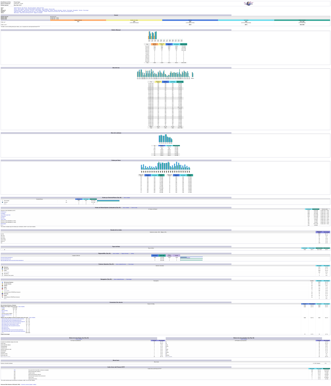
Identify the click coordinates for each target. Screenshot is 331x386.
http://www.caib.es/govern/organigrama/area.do (11, 320)
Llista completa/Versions (121, 264)
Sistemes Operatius (58, 10)
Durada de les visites (18, 10)
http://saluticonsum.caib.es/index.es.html (10, 324)
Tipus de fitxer (26, 10)
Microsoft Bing (5, 310)
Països (15, 9)
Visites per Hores (40, 7)
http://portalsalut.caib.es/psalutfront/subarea (11, 325)
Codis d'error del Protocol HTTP (26, 12)
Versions (64, 10)
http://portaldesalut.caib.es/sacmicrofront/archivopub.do (13, 321)
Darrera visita (51, 9)
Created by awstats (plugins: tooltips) (28, 384)
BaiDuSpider (3, 223)
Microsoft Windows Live (7, 314)
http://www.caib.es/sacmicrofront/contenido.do (11, 322)
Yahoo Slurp (3, 219)
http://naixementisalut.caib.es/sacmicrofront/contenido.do (13, 331)
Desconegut (69, 10)
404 (14, 370)
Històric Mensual (17, 7)
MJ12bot (2, 217)
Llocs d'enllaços (39, 11)
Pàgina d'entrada (45, 10)
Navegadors (75, 10)
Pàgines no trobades (38, 12)
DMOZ (3, 316)
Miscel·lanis (16, 12)
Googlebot (3, 213)
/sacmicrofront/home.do (6, 258)
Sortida (51, 10)
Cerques (45, 11)
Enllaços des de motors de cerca (29, 11)
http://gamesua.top (5, 328)
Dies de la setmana (32, 7)
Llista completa (21, 9)
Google (3, 307)
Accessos (32, 10)
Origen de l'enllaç (17, 11)
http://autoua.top (5, 327)
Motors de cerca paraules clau (67, 11)
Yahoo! (3, 312)
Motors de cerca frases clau (54, 11)
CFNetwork (3, 216)
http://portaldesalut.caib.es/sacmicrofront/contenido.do (12, 260)
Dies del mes (24, 7)
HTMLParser (3, 212)
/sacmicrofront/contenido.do (6, 257)
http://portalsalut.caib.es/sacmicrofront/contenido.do (12, 329)
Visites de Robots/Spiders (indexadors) (33, 9)
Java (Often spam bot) (5, 214)
